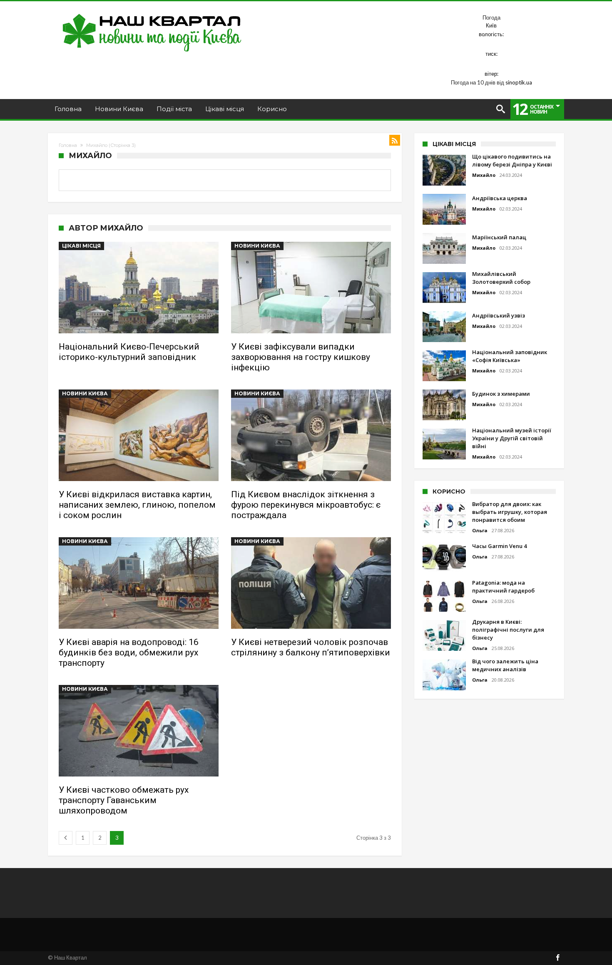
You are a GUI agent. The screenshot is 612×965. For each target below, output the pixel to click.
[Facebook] (557, 958)
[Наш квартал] (152, 13)
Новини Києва (257, 246)
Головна (68, 145)
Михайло (483, 175)
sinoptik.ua (518, 82)
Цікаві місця (81, 246)
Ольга (480, 530)
